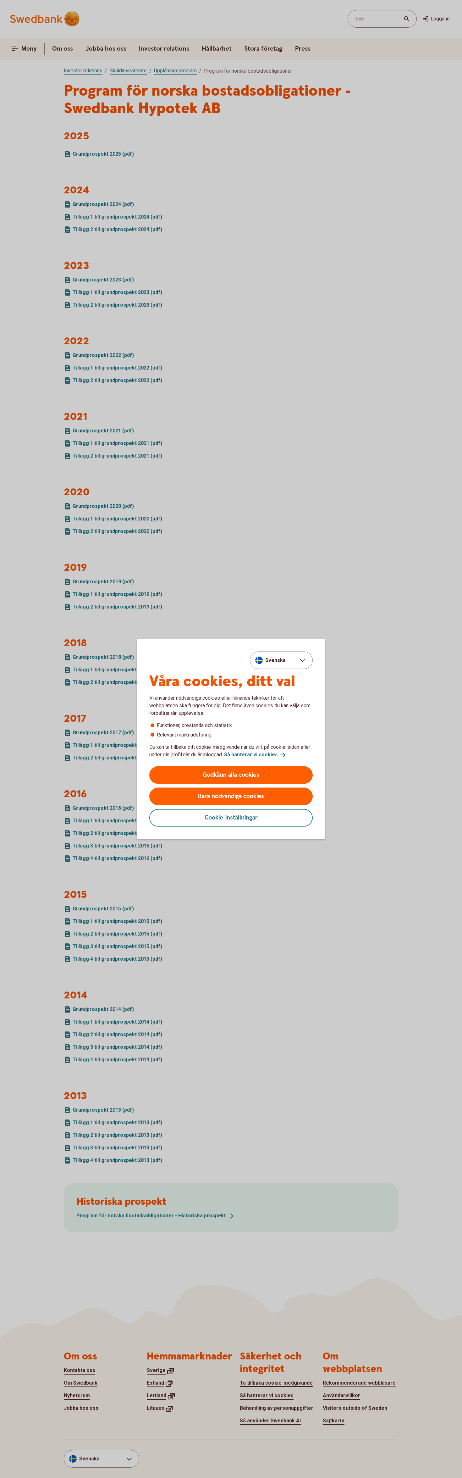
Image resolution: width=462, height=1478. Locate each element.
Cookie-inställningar (231, 817)
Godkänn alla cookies (231, 775)
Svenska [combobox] (275, 660)
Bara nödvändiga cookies (231, 796)
